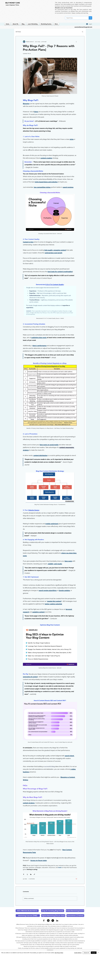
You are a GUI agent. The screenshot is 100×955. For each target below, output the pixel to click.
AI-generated (42, 933)
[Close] (98, 952)
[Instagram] (48, 920)
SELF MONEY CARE (12, 3)
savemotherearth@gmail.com (83, 27)
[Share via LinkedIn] (30, 874)
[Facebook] (44, 920)
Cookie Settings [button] (77, 952)
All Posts (18, 31)
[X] (52, 920)
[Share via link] (34, 874)
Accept (93, 952)
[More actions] (76, 42)
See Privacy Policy (59, 952)
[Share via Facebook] (23, 874)
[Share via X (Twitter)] (27, 874)
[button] (82, 31)
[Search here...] (90, 18)
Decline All (86, 952)
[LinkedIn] (57, 920)
